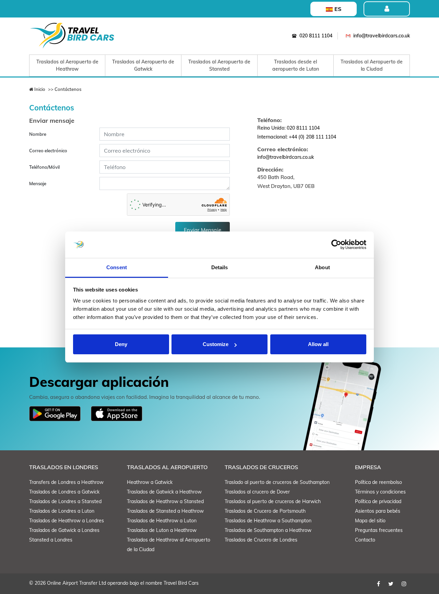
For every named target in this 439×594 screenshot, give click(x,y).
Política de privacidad (378, 501)
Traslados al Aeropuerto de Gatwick (143, 65)
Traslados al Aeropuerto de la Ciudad (372, 65)
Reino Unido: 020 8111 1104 (288, 128)
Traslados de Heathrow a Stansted (165, 501)
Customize (215, 344)
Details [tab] (219, 267)
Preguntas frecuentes (379, 530)
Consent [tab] (116, 267)
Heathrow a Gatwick (150, 482)
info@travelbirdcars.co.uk (381, 36)
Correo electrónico (48, 150)
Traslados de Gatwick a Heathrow (164, 492)
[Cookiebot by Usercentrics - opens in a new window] (336, 245)
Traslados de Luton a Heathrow (162, 530)
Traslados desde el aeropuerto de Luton (295, 65)
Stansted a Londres (50, 540)
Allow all (318, 344)
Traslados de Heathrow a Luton (162, 521)
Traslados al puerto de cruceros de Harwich (273, 501)
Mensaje (37, 183)
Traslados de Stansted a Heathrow (165, 511)
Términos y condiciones (380, 492)
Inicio (39, 89)
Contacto (365, 540)
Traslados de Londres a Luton (61, 511)
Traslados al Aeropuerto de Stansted (219, 65)
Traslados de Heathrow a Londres (66, 521)
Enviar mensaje (202, 230)
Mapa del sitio (370, 521)
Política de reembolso (378, 482)
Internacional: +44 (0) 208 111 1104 (296, 137)
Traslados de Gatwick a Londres (64, 530)
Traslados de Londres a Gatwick (64, 492)
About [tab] (322, 267)
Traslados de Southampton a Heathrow (268, 530)
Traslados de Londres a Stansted (65, 501)
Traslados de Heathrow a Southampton (268, 521)
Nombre (37, 134)
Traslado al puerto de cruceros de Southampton (277, 482)
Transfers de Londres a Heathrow (66, 482)
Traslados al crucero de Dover (257, 492)
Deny (121, 344)
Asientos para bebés (377, 511)
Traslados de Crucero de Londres (261, 540)
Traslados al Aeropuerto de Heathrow (67, 65)
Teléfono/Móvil (44, 167)
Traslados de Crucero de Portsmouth (265, 511)
